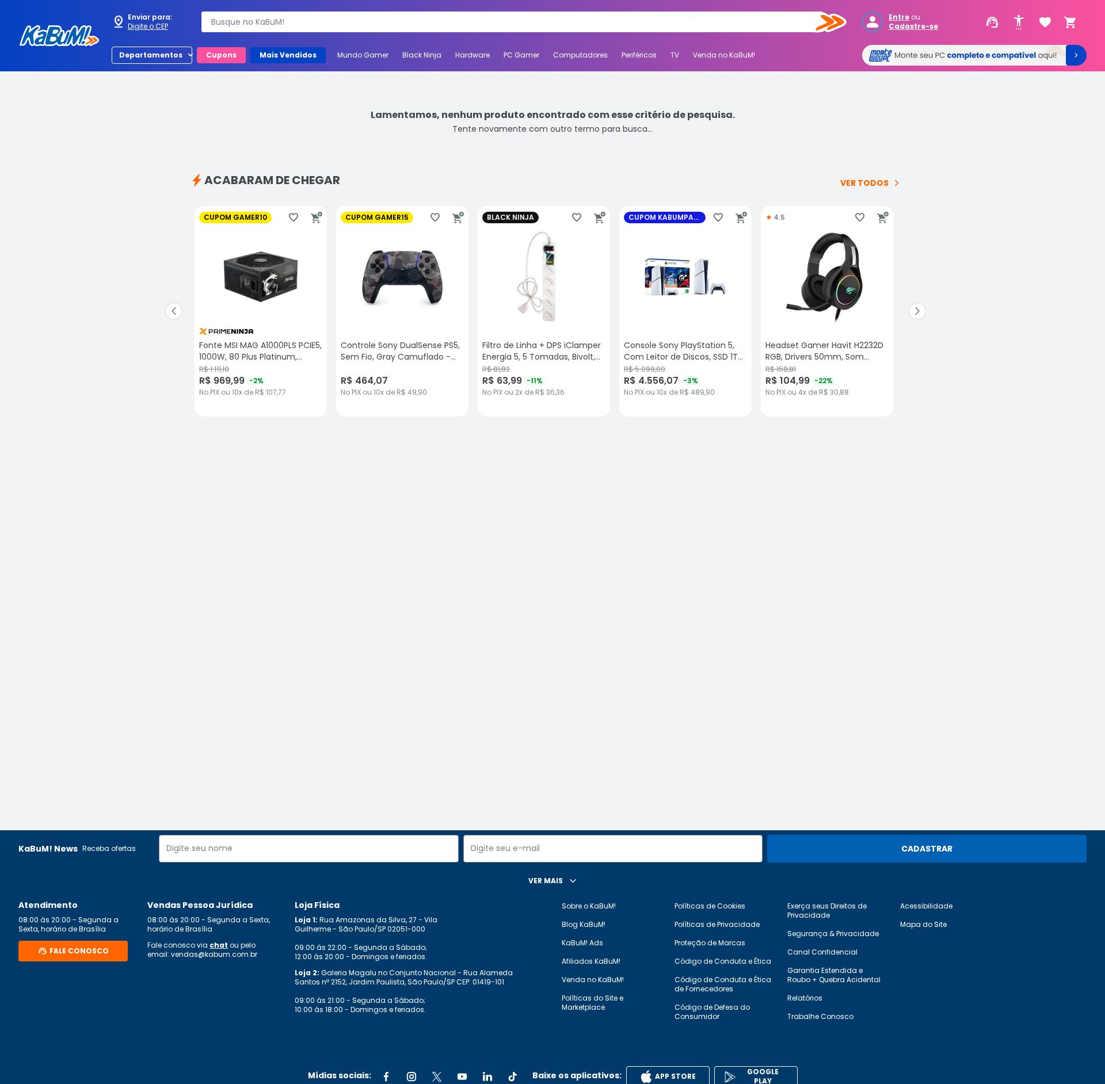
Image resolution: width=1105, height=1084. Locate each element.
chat (218, 945)
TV (674, 55)
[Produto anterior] (174, 311)
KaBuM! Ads (582, 943)
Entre (899, 17)
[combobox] (515, 22)
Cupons (221, 55)
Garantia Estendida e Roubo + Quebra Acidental (834, 974)
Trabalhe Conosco (820, 1016)
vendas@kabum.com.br (214, 954)
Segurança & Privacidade (833, 933)
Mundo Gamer (362, 55)
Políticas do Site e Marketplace (592, 1002)
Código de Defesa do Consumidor (712, 1011)
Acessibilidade (926, 906)
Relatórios (804, 998)
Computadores (580, 55)
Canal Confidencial (822, 952)
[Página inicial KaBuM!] (59, 36)
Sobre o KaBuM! (589, 906)
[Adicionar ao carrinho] (316, 217)
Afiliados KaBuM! (591, 961)
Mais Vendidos (288, 55)
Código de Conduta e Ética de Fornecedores (723, 984)
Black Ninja (421, 55)
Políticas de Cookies (710, 906)
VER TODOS (864, 183)
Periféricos (639, 55)
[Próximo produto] (917, 311)
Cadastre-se (913, 26)
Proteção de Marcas (710, 943)
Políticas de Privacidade (717, 924)
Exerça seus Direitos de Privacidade (827, 910)
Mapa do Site (923, 924)
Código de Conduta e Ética (723, 961)
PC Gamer (521, 55)
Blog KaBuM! (583, 924)
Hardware (472, 55)
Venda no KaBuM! (724, 55)
